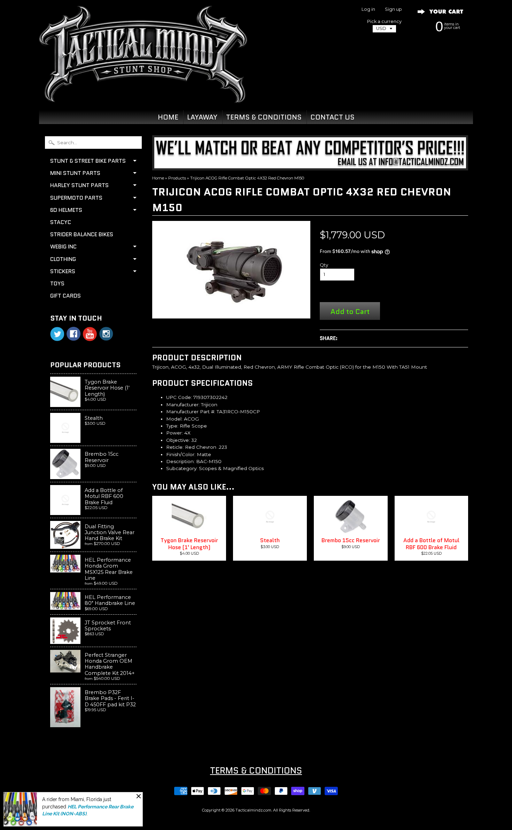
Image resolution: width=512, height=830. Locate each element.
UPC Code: (179, 397)
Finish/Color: (180, 454)
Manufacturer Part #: (190, 411)
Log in (368, 9)
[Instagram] (106, 334)
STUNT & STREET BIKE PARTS (88, 161)
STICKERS (62, 271)
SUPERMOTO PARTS (76, 198)
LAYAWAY (202, 117)
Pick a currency (384, 21)
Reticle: (175, 447)
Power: (174, 433)
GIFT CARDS (65, 296)
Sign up (393, 9)
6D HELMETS (66, 210)
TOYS (57, 283)
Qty (324, 265)
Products (177, 178)
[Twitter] (57, 334)
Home (158, 178)
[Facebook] (73, 334)
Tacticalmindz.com (253, 810)
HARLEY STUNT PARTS (79, 185)
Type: (172, 426)
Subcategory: (181, 468)
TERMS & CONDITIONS (264, 117)
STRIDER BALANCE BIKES (81, 234)
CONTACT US (332, 117)
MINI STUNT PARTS (75, 173)
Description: (180, 461)
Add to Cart (350, 311)
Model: (174, 419)
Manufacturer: (183, 404)
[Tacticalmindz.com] (143, 94)
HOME (168, 117)
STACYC (60, 222)
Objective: (178, 440)
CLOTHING (63, 259)
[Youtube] (90, 334)
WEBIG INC (63, 247)
